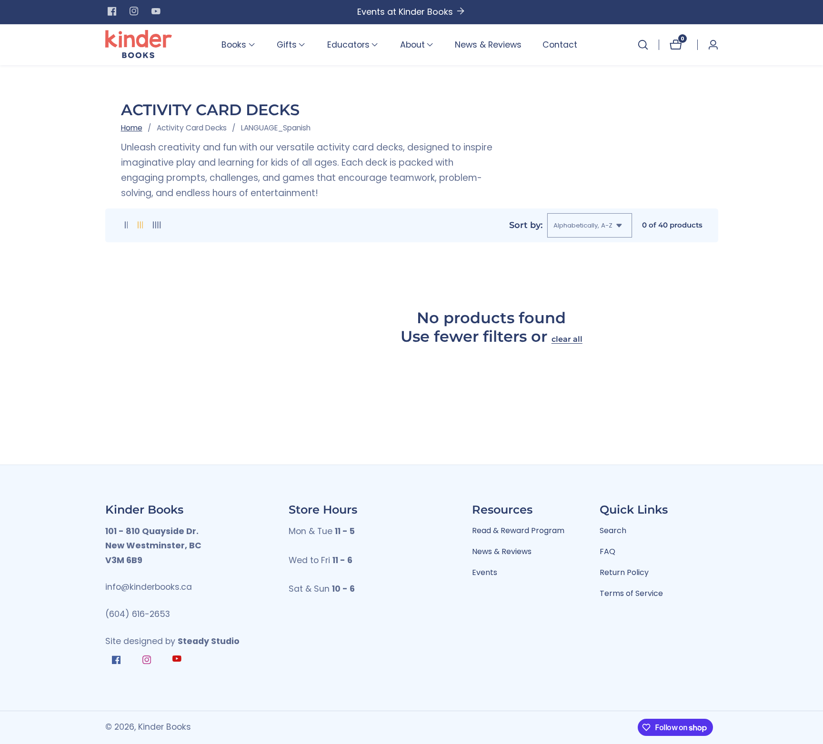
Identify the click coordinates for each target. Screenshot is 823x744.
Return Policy (624, 572)
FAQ (607, 551)
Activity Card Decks (192, 128)
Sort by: (525, 225)
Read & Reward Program (518, 530)
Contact (559, 44)
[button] (233, 44)
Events (484, 572)
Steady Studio (209, 641)
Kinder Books (164, 727)
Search (613, 530)
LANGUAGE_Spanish (276, 128)
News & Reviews (488, 44)
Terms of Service (631, 593)
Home (131, 128)
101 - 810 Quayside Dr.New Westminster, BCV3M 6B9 (153, 546)
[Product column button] (126, 225)
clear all (567, 339)
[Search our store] (643, 45)
